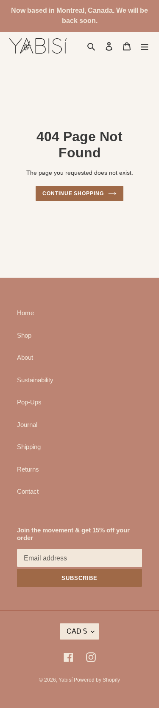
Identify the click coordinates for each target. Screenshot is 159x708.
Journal (27, 424)
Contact (28, 491)
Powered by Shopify (97, 680)
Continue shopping (73, 193)
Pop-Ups (29, 402)
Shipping (29, 446)
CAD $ (77, 631)
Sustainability (35, 380)
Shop (24, 335)
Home (25, 312)
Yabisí (66, 680)
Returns (28, 469)
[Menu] (144, 46)
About (25, 357)
